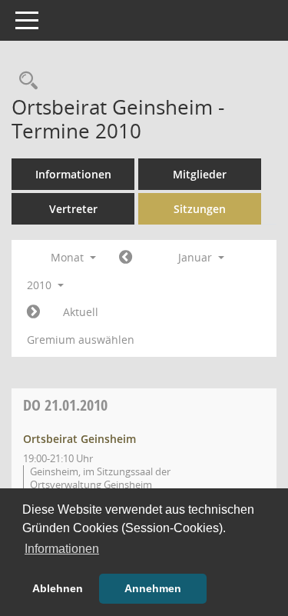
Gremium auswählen (80, 339)
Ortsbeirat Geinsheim (79, 438)
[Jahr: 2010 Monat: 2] (33, 312)
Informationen (73, 174)
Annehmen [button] (152, 588)
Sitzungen (200, 208)
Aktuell (80, 312)
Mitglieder (200, 174)
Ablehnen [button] (57, 588)
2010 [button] (41, 285)
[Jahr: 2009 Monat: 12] (126, 257)
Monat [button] (69, 257)
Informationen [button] (62, 548)
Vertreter (73, 208)
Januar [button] (196, 257)
